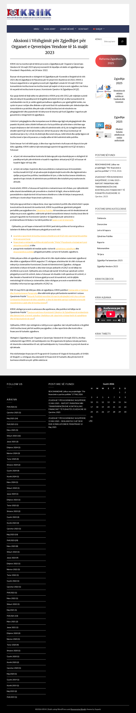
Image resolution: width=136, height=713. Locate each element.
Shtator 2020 (12, 650)
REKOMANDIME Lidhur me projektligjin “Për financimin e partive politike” (108, 167)
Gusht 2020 (12, 656)
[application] (110, 314)
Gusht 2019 (12, 679)
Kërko (98, 39)
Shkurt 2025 (12, 436)
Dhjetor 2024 (12, 447)
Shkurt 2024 (12, 488)
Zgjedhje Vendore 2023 (107, 266)
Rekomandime (103, 248)
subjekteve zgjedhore (65, 248)
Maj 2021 (10, 610)
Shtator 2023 (12, 511)
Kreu (36, 29)
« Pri (90, 421)
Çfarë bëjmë (67, 29)
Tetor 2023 (11, 505)
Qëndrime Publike (44, 210)
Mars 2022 (11, 598)
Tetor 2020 (11, 645)
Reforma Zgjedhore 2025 (111, 61)
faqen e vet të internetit (62, 220)
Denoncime (102, 224)
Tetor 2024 (11, 459)
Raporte (100, 242)
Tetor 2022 (11, 575)
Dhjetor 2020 (12, 633)
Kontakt (83, 29)
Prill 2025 (10, 424)
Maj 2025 (10, 418)
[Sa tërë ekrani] (123, 320)
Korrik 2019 (11, 685)
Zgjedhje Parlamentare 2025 (110, 260)
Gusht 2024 (12, 470)
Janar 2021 (11, 627)
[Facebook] (7, 390)
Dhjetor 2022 (12, 563)
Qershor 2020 (12, 668)
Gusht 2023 (12, 517)
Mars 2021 (11, 621)
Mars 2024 (11, 482)
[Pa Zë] (119, 320)
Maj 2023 (10, 534)
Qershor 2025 (12, 412)
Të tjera (100, 254)
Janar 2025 (11, 441)
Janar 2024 (11, 494)
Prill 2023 (10, 540)
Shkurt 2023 (12, 552)
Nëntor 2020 (12, 639)
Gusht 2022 (12, 581)
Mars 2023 (11, 546)
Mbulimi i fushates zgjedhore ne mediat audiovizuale (119, 134)
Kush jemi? (50, 29)
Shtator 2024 (12, 465)
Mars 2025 (11, 430)
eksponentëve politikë (23, 251)
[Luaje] (98, 320)
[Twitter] (8, 390)
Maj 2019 (10, 691)
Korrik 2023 (11, 523)
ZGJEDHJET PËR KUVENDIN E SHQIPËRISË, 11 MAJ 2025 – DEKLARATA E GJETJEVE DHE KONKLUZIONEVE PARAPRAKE (67, 421)
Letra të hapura (104, 230)
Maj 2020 (10, 674)
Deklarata (101, 218)
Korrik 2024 (11, 476)
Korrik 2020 (11, 662)
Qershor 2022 (12, 587)
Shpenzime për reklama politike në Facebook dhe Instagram (119, 96)
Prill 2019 (10, 697)
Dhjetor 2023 (12, 500)
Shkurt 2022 (12, 604)
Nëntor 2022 (12, 569)
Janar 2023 (11, 558)
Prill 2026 (10, 407)
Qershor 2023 (12, 528)
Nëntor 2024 (12, 453)
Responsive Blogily (78, 709)
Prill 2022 (10, 592)
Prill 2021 (10, 616)
